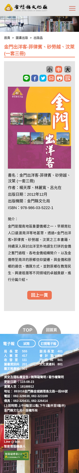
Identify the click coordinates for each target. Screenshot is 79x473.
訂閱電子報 (48, 343)
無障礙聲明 (38, 377)
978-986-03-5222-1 (37, 208)
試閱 (26, 343)
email (51, 78)
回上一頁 (39, 295)
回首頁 (51, 330)
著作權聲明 (56, 377)
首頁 (7, 37)
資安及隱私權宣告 (16, 377)
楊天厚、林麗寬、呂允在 (40, 188)
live (26, 78)
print (59, 78)
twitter (43, 78)
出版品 (38, 37)
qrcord (67, 78)
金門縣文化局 (38, 201)
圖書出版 (22, 37)
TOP (27, 330)
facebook (34, 78)
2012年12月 (37, 194)
